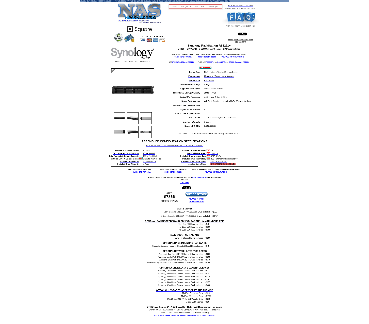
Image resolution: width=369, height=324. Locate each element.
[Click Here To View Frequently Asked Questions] (240, 18)
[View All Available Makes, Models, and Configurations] (139, 14)
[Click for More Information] (140, 32)
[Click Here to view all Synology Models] (132, 53)
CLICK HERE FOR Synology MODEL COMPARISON (132, 61)
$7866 (169, 196)
